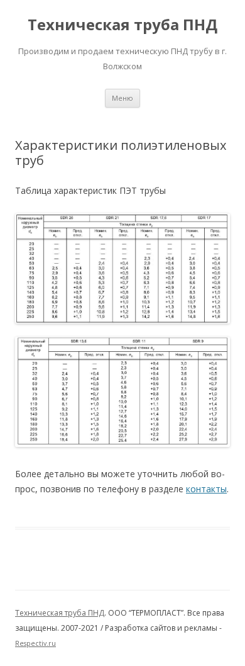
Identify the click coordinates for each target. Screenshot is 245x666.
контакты (206, 489)
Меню (122, 98)
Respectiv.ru (35, 643)
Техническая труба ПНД (122, 25)
